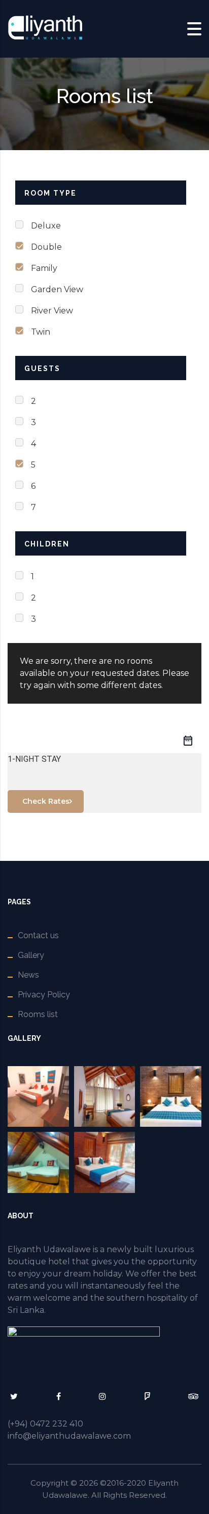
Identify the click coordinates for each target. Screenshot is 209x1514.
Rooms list (38, 1014)
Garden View (57, 289)
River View (52, 310)
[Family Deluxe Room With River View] (38, 1162)
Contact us (38, 935)
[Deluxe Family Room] (105, 1162)
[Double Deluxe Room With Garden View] (38, 1096)
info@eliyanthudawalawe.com (69, 1436)
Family (44, 268)
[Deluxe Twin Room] (170, 1096)
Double (46, 247)
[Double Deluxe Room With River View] (105, 1096)
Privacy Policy (44, 994)
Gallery (31, 955)
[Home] (46, 28)
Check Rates (45, 801)
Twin (40, 332)
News (28, 975)
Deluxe (46, 226)
